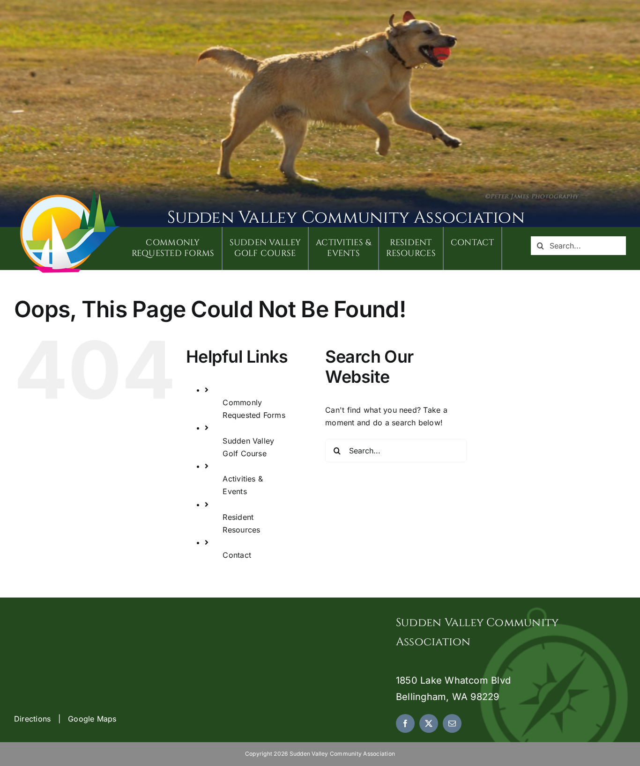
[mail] (452, 723)
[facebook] (405, 723)
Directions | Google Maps (65, 718)
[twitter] (428, 723)
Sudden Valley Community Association (346, 217)
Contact (237, 555)
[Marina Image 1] (70, 192)
